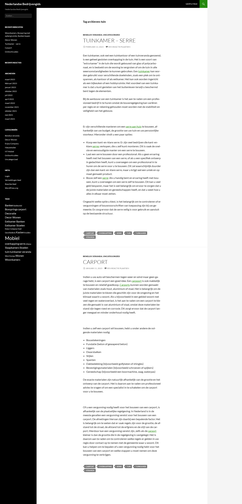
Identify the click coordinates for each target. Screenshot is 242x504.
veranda (90, 237)
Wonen (19, 255)
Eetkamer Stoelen (15, 225)
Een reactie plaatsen (119, 47)
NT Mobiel (9, 151)
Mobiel (12, 238)
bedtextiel (18, 206)
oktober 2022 (11, 91)
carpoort (137, 280)
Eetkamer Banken (15, 221)
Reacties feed (10, 184)
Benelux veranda (92, 35)
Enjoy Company (12, 143)
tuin (128, 233)
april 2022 (9, 99)
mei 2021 (9, 115)
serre (105, 177)
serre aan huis (133, 126)
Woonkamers (12, 259)
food (19, 229)
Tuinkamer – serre (109, 40)
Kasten (20, 232)
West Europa (10, 256)
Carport (95, 261)
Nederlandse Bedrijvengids (23, 4)
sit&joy (28, 244)
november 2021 (12, 107)
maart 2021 (10, 119)
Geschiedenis (10, 233)
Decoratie (10, 213)
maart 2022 (10, 103)
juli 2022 (9, 95)
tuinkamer (144, 71)
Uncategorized (111, 35)
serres (95, 146)
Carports (125, 284)
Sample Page (191, 4)
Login (7, 176)
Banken (9, 205)
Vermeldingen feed (13, 180)
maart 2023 (10, 79)
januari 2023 (10, 87)
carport (90, 233)
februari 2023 (11, 83)
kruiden (27, 233)
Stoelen (24, 247)
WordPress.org (11, 188)
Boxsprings (11, 209)
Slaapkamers (12, 247)
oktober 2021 (11, 111)
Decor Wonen (11, 40)
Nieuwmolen (10, 147)
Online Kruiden (11, 52)
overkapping (105, 233)
